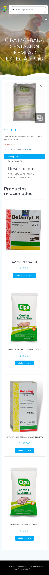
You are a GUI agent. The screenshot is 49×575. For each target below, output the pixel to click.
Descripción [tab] (13, 156)
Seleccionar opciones (24, 275)
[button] (41, 86)
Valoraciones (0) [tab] (15, 161)
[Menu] (45, 19)
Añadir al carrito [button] (24, 363)
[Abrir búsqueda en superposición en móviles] (28, 9)
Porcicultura (26, 149)
